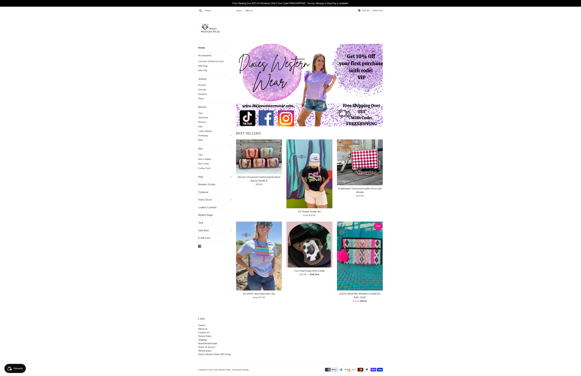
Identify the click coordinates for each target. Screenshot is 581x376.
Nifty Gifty (202, 70)
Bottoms (202, 122)
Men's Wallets (204, 159)
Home (201, 47)
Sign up (249, 10)
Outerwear (203, 117)
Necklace (202, 94)
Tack (200, 222)
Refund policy (205, 350)
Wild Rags (203, 66)
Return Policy (205, 336)
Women (214, 107)
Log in (239, 10)
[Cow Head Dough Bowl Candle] (309, 244)
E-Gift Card (204, 238)
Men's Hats (203, 164)
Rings (201, 98)
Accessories (214, 55)
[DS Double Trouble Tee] (309, 173)
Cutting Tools (204, 168)
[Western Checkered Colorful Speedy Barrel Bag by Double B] (259, 156)
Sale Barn (214, 230)
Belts (200, 140)
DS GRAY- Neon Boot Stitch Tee (259, 293)
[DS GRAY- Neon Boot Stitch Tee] (259, 256)
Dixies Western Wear (222, 370)
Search (201, 325)
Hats (200, 126)
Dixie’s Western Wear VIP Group (214, 354)
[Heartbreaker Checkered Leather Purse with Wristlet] (360, 162)
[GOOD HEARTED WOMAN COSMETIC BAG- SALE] (360, 256)
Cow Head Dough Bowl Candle (309, 270)
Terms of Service (206, 347)
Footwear (203, 192)
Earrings (202, 89)
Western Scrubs (206, 184)
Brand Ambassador (207, 343)
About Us (202, 329)
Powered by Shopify (240, 370)
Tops (200, 113)
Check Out (378, 10)
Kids (214, 177)
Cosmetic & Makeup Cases (211, 61)
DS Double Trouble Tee (309, 211)
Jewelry (214, 79)
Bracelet (202, 85)
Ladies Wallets (205, 131)
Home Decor (214, 199)
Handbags (214, 135)
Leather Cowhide (207, 207)
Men (214, 148)
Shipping (202, 339)
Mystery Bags (205, 215)
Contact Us (203, 332)
